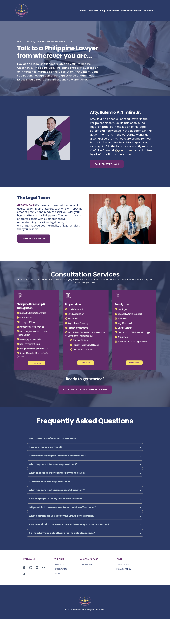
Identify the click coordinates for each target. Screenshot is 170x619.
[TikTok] (24, 574)
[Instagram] (30, 567)
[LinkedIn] (37, 567)
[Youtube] (43, 567)
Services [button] (148, 10)
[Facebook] (24, 567)
